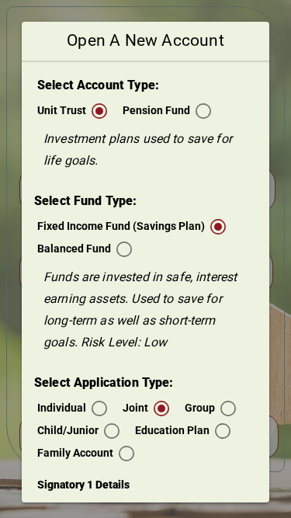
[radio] (72, 111)
